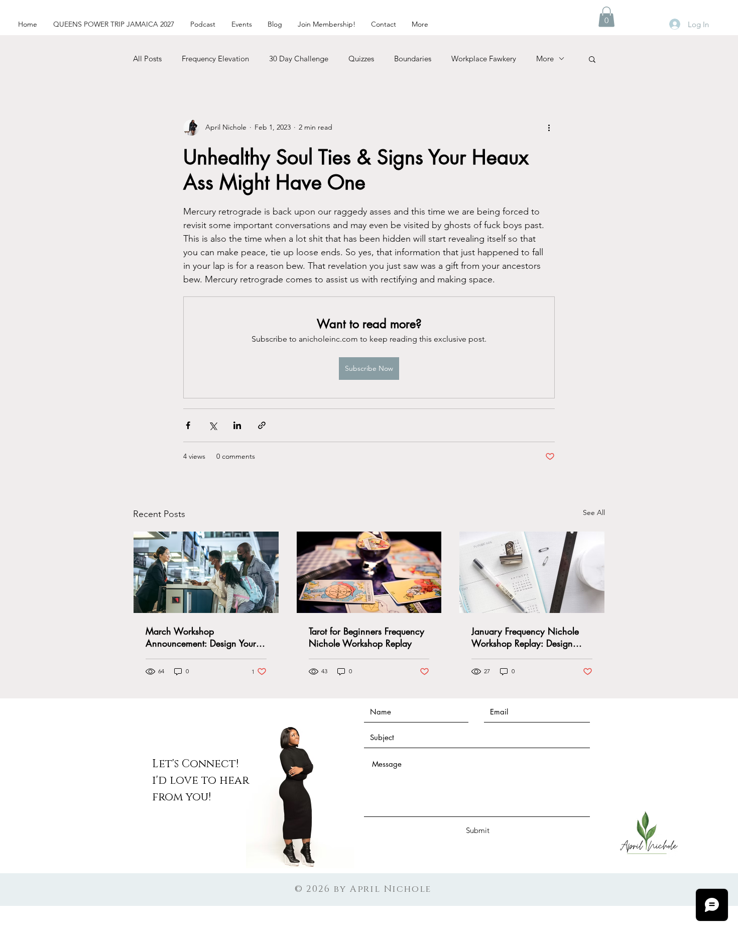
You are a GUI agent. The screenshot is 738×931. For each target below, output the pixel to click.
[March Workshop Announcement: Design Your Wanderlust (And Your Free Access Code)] (206, 572)
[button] (606, 17)
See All (594, 512)
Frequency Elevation (215, 58)
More (545, 58)
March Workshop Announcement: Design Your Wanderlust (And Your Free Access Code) (201, 637)
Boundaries (412, 58)
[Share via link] (262, 425)
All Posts (147, 58)
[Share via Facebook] (188, 425)
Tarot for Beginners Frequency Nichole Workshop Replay (366, 637)
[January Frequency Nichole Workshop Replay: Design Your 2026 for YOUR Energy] (531, 572)
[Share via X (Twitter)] (212, 425)
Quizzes (361, 58)
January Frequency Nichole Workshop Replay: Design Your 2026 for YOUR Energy (527, 637)
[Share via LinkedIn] (237, 425)
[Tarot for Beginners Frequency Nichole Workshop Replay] (369, 572)
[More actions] (549, 128)
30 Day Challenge (298, 58)
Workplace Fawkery (483, 58)
